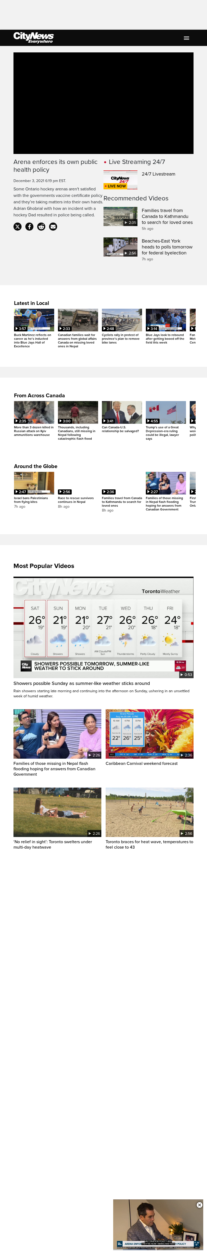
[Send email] (53, 227)
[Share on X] (17, 227)
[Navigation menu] (187, 38)
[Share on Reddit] (41, 227)
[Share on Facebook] (29, 227)
